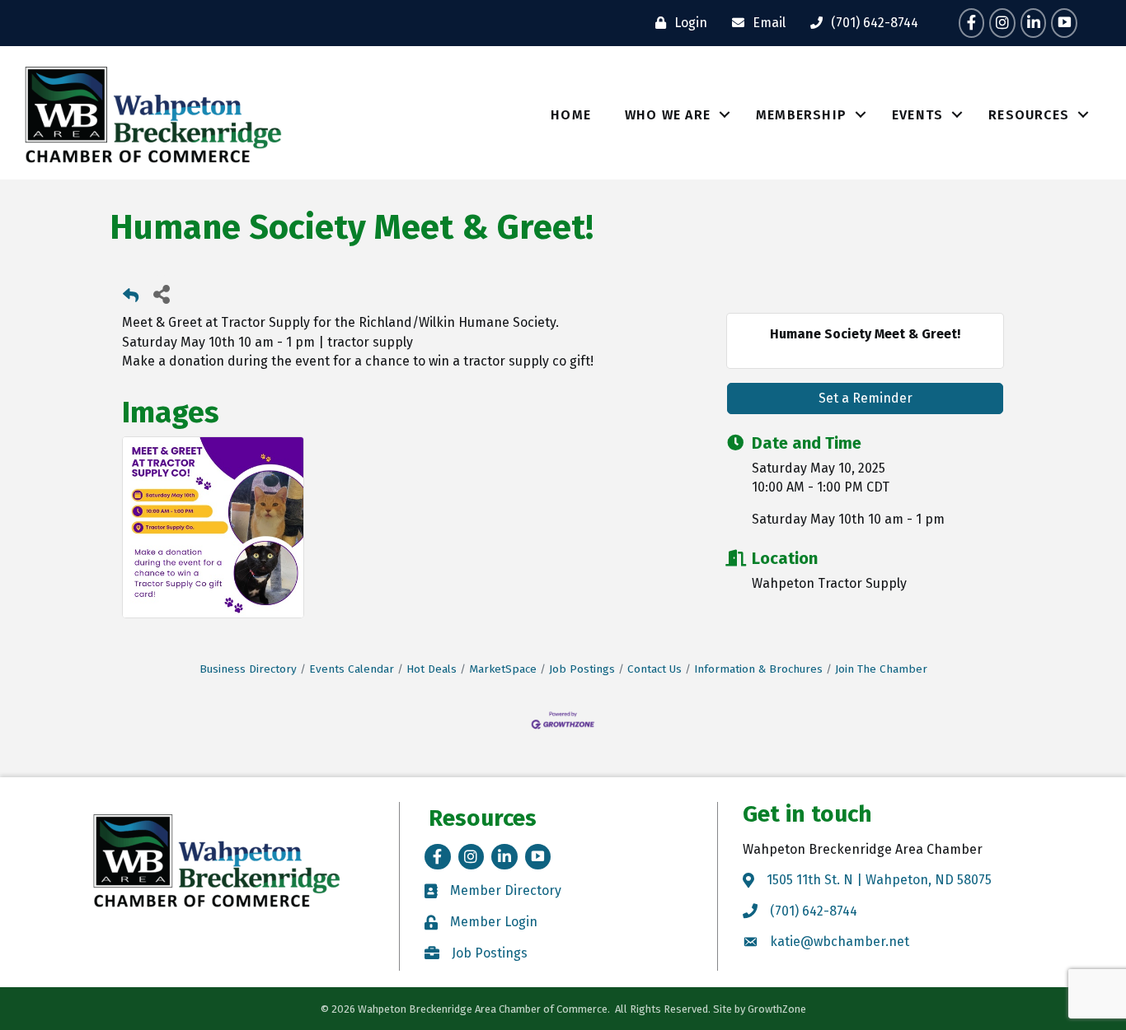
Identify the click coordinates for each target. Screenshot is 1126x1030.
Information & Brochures (758, 669)
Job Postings (582, 669)
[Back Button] (130, 298)
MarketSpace (503, 669)
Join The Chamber (881, 669)
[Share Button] (161, 293)
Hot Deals (431, 669)
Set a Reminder (866, 398)
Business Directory (248, 669)
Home (571, 115)
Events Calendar (351, 669)
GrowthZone (777, 1009)
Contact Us (654, 669)
